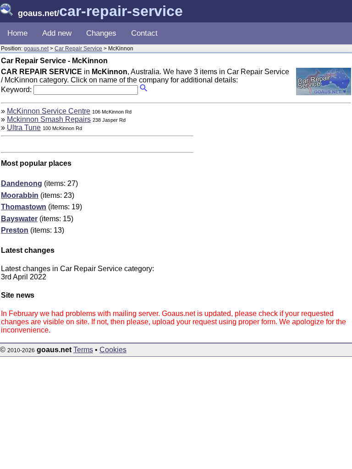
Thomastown (23, 207)
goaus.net (36, 48)
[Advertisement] (274, 171)
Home (17, 33)
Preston (14, 230)
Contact (144, 33)
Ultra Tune (24, 127)
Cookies (112, 350)
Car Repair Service (78, 48)
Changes (101, 33)
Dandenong (21, 183)
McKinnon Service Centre (48, 111)
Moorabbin (19, 195)
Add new (57, 33)
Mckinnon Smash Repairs (49, 119)
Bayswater (19, 219)
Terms (83, 350)
